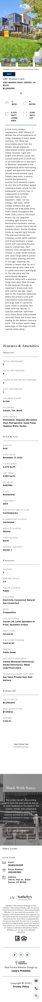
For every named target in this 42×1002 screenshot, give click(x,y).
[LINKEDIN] (27, 955)
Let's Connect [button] (21, 831)
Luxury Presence (21, 971)
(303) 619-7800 (14, 872)
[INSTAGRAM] (21, 955)
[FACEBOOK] (14, 955)
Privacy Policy (21, 986)
